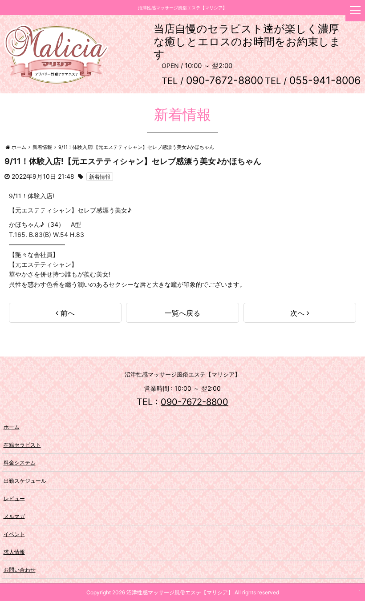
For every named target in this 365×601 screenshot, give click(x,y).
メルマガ (14, 516)
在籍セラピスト (22, 444)
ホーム (12, 426)
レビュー (14, 498)
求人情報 (14, 552)
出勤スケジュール (25, 480)
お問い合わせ (20, 569)
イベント (14, 534)
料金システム (20, 462)
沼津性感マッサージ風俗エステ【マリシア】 (179, 592)
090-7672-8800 (194, 402)
